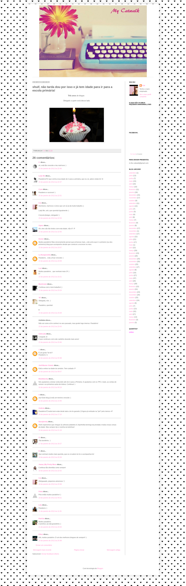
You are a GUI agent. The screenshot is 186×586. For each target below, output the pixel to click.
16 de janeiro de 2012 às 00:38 (50, 358)
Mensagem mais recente (42, 550)
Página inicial (79, 550)
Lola (40, 505)
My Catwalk (133, 154)
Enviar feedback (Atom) (50, 554)
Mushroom (43, 284)
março (131, 187)
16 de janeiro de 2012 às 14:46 (50, 401)
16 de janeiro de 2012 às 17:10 (50, 414)
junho (131, 178)
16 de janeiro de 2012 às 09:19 (50, 387)
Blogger (100, 568)
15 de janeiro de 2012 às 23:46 (50, 342)
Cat (40, 203)
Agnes (41, 225)
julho (131, 176)
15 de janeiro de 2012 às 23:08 (50, 261)
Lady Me (42, 176)
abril (130, 184)
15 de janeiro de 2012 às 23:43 (50, 326)
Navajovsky (43, 422)
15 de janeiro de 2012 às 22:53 (50, 218)
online (131, 332)
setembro (132, 173)
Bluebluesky (43, 379)
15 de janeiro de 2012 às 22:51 (50, 196)
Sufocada (42, 334)
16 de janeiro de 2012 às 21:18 (50, 430)
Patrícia (42, 519)
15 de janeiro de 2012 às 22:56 (50, 232)
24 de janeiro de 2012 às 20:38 (50, 541)
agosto (131, 206)
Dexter (41, 239)
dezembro (133, 195)
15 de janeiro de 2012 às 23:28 (50, 313)
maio (131, 181)
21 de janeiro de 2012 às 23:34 (50, 527)
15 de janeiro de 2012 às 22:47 (50, 182)
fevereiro (132, 189)
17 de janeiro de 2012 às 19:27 (50, 444)
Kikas (41, 534)
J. (39, 350)
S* (39, 438)
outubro (132, 201)
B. (40, 451)
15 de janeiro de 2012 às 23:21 (50, 277)
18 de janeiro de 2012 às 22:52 (50, 471)
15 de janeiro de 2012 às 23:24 (50, 290)
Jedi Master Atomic (46, 365)
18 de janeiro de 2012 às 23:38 (50, 484)
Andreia (42, 408)
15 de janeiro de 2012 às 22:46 (50, 169)
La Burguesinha (45, 255)
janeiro (131, 192)
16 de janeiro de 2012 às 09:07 (50, 372)
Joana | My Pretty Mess (48, 464)
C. (40, 162)
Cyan (41, 189)
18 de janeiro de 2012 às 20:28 (50, 457)
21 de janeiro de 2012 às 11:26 (50, 511)
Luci (40, 268)
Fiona (41, 491)
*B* (40, 298)
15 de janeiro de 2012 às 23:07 (50, 247)
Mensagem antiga (113, 550)
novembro (133, 198)
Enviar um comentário (44, 545)
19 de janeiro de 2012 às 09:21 (50, 498)
